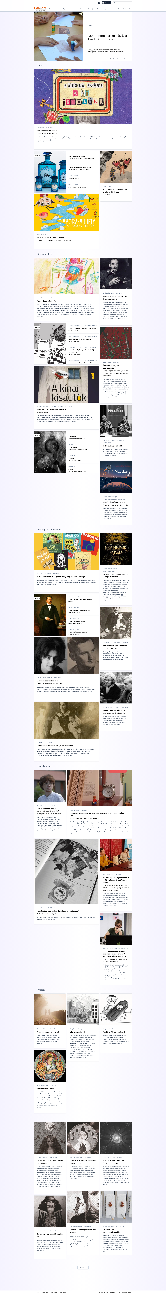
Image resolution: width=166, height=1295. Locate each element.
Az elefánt (71, 458)
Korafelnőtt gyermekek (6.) (77, 471)
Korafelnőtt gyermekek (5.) (77, 460)
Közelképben (51, 805)
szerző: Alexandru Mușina (110, 497)
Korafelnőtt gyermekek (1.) (76, 438)
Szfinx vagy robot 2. (74, 341)
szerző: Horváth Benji (42, 1157)
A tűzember (72, 436)
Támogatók (62, 1293)
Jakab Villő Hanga (41, 298)
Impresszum (45, 1293)
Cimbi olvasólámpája (87, 9)
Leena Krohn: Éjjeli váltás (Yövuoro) (79, 339)
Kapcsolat (54, 1293)
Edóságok (80, 1029)
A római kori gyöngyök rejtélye (78, 187)
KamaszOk (53, 1029)
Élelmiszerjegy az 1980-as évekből (79, 169)
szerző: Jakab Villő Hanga (110, 569)
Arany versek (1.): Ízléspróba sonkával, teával (80, 600)
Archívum (107, 3)
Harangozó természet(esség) (78, 632)
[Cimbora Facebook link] (99, 3)
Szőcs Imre (71, 434)
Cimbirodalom (53, 9)
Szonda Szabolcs (107, 642)
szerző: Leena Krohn (74, 325)
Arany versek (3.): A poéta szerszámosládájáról (76, 622)
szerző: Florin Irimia (57, 406)
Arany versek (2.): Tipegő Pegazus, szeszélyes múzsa (79, 611)
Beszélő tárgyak (119, 1226)
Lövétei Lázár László (108, 293)
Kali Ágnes (40, 742)
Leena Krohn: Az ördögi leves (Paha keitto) (82, 328)
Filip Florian (106, 440)
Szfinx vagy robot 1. (74, 330)
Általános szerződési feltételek (106, 1293)
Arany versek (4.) (73, 634)
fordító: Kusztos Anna (91, 325)
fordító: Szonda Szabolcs (43, 406)
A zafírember (72, 447)
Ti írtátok (110, 186)
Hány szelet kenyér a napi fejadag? (79, 167)
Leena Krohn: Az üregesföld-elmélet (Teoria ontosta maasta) (80, 364)
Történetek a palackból (104, 9)
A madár (71, 469)
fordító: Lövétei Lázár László (118, 440)
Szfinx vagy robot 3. (74, 354)
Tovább (82, 1267)
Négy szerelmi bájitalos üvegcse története (81, 159)
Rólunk (37, 1293)
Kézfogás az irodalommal (69, 9)
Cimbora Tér (127, 9)
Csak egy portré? (74, 178)
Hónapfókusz (115, 362)
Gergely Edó (73, 1029)
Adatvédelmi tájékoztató (124, 1293)
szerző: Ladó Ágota (73, 154)
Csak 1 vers (118, 293)
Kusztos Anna (40, 127)
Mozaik (117, 9)
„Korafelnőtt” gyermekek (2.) (77, 449)
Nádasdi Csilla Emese (42, 1029)
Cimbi (90, 25)
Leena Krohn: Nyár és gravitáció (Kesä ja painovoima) (81, 351)
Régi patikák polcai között (76, 156)
